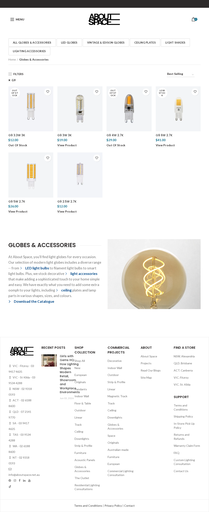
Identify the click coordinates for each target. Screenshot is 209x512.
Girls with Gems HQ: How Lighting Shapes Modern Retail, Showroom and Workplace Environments (70, 374)
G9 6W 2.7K (164, 135)
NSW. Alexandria (184, 356)
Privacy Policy (113, 505)
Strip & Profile (83, 445)
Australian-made (118, 449)
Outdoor (80, 410)
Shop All (79, 360)
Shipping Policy (183, 416)
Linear (78, 417)
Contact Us (181, 471)
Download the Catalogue (34, 301)
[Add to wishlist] (47, 92)
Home (12, 59)
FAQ (176, 453)
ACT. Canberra (183, 370)
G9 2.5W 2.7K (67, 201)
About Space (149, 356)
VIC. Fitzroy (181, 377)
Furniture (80, 453)
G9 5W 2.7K (16, 201)
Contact (129, 505)
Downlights (81, 438)
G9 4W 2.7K (115, 135)
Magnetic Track (117, 396)
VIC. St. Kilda (182, 384)
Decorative (115, 360)
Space (111, 435)
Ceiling (78, 431)
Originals (80, 382)
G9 (14, 80)
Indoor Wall (81, 396)
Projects (146, 363)
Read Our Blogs (151, 370)
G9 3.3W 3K (16, 135)
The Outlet (81, 478)
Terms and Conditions (88, 505)
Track (78, 424)
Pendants (80, 389)
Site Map (146, 377)
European (80, 375)
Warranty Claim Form (187, 445)
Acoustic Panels (84, 460)
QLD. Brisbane (183, 363)
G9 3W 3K (64, 135)
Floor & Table (82, 403)
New (77, 368)
